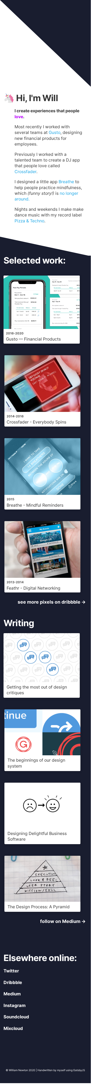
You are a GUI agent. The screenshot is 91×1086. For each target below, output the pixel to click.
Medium (12, 993)
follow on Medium (60, 921)
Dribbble (13, 982)
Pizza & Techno (29, 220)
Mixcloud (13, 1028)
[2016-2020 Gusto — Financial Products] (42, 348)
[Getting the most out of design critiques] (42, 702)
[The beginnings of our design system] (42, 775)
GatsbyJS (79, 1070)
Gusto (54, 132)
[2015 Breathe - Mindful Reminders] (42, 513)
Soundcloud (16, 1016)
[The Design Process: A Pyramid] (42, 916)
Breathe (66, 181)
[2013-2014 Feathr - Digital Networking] (42, 596)
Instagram (15, 1005)
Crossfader (25, 171)
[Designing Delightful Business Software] (42, 848)
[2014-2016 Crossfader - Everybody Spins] (42, 430)
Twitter (11, 971)
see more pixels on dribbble (49, 602)
